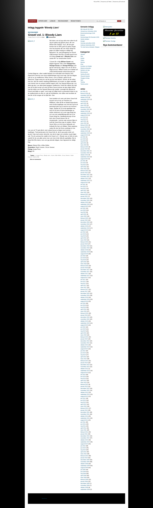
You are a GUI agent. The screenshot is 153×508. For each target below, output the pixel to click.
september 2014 (85, 347)
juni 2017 (83, 281)
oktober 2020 (84, 202)
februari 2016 (84, 313)
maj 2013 (83, 378)
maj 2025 (83, 101)
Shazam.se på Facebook (119, 1)
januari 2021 (84, 196)
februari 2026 (84, 93)
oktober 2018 (84, 250)
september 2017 (85, 275)
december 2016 (85, 293)
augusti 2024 (84, 115)
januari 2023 (84, 149)
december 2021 (85, 174)
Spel (82, 80)
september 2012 (85, 394)
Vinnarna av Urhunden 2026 (89, 31)
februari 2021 (84, 194)
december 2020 (85, 198)
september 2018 (85, 252)
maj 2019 (83, 236)
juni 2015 (83, 329)
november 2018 (85, 248)
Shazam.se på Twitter (106, 1)
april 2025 (83, 103)
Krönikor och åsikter (86, 66)
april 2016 (83, 309)
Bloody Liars (47, 155)
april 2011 (83, 428)
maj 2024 (83, 119)
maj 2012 (83, 402)
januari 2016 (84, 315)
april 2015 (83, 333)
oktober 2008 (84, 487)
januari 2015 (84, 339)
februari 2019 (84, 242)
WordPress (44, 498)
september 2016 (85, 299)
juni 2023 (83, 139)
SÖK (119, 21)
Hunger (83, 41)
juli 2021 (83, 184)
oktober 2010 (84, 440)
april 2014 (83, 357)
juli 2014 (83, 351)
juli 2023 (83, 137)
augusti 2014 (84, 349)
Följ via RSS (97, 1)
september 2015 (85, 323)
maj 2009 (83, 473)
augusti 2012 (84, 396)
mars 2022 (84, 168)
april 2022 (83, 166)
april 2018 (83, 261)
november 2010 (85, 438)
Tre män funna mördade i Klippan (90, 47)
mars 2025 (84, 105)
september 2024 (85, 113)
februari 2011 (84, 432)
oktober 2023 (84, 131)
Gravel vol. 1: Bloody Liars (45, 34)
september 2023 (85, 133)
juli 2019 (83, 232)
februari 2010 (84, 456)
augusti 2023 (84, 135)
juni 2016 (83, 305)
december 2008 (85, 483)
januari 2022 (84, 172)
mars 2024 (84, 123)
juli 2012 (83, 398)
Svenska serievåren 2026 (88, 43)
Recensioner (33, 32)
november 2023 (85, 129)
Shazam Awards (85, 76)
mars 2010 (84, 454)
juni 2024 (83, 117)
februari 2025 (84, 107)
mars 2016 (84, 311)
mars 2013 (84, 382)
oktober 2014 (84, 345)
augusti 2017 (84, 277)
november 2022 (85, 153)
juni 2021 (83, 186)
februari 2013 (84, 384)
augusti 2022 (84, 159)
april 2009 (83, 475)
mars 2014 (84, 359)
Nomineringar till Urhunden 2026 (90, 37)
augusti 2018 (84, 254)
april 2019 (83, 238)
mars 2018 (84, 263)
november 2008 (85, 485)
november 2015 (85, 319)
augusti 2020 (84, 206)
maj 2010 (83, 450)
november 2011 (85, 414)
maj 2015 (83, 331)
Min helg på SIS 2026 (87, 29)
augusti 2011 (84, 420)
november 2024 (85, 109)
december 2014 (85, 341)
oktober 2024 (84, 111)
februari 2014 (84, 360)
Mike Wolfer (58, 155)
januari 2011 (84, 434)
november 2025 (85, 95)
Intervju (83, 62)
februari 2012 (84, 408)
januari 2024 (84, 127)
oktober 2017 (84, 273)
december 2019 (85, 222)
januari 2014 (84, 362)
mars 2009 (84, 477)
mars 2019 (84, 240)
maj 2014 (83, 355)
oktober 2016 (84, 297)
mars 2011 (83, 430)
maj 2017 (83, 283)
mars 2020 (84, 216)
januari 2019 (84, 244)
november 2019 (85, 224)
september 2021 (85, 180)
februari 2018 (84, 265)
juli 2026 (83, 91)
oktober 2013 (84, 368)
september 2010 (85, 442)
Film (82, 56)
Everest (83, 35)
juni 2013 (83, 376)
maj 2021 (83, 188)
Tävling (83, 82)
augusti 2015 (84, 325)
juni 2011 (83, 424)
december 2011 (85, 412)
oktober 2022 (84, 155)
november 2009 (85, 461)
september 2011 (85, 418)
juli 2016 (83, 303)
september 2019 (85, 228)
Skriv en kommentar (35, 159)
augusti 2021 (84, 182)
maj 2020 (83, 212)
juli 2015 (83, 327)
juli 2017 (83, 279)
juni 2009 (83, 471)
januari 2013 (84, 386)
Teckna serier (84, 84)
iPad (82, 64)
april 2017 (83, 285)
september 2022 (85, 157)
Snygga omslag (85, 78)
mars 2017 (84, 287)
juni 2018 (83, 258)
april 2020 (83, 214)
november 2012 (85, 390)
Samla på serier (85, 74)
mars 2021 (84, 192)
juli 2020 (83, 208)
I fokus (82, 60)
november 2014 (85, 343)
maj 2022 (83, 164)
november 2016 (85, 295)
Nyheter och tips (85, 70)
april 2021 (83, 190)
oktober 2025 (84, 97)
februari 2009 (84, 479)
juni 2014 (83, 353)
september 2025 (85, 99)
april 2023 (83, 143)
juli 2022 (83, 161)
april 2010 (83, 452)
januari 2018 (84, 267)
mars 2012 (84, 406)
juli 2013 (83, 374)
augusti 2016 (84, 301)
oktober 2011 (84, 416)
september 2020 (85, 204)
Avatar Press (39, 155)
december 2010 (85, 436)
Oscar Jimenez (66, 155)
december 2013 (85, 364)
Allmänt (83, 54)
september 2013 (85, 370)
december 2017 (85, 269)
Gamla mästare (85, 39)
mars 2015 (84, 335)
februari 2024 (84, 125)
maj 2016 (83, 307)
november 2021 (85, 176)
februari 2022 (84, 170)
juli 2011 (83, 422)
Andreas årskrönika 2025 (88, 45)
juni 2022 (83, 162)
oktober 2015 (84, 321)
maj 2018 (83, 260)
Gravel (52, 155)
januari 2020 (84, 220)
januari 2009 (84, 481)
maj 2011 (83, 426)
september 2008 (85, 489)
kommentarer (51, 37)
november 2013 (85, 366)
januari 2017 (84, 291)
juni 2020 (83, 210)
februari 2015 (84, 337)
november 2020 (85, 200)
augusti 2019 (84, 230)
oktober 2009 (84, 463)
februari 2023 (84, 147)
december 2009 (85, 459)
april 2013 (83, 380)
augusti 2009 (84, 467)
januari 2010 (84, 458)
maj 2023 (83, 141)
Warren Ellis (36, 157)
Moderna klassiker (86, 68)
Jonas (42, 37)
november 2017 (85, 271)
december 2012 (85, 388)
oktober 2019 (84, 226)
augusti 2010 (84, 444)
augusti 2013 (84, 372)
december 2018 (85, 246)
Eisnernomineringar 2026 (88, 33)
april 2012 (83, 404)
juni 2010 (83, 448)
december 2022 (85, 151)
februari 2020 (84, 218)
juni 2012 (83, 400)
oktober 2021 (84, 178)
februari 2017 (84, 289)
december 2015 (85, 317)
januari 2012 (84, 410)
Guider (82, 58)
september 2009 (85, 465)
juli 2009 (83, 469)
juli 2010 (83, 446)
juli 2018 (83, 256)
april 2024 (83, 121)
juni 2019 (83, 234)
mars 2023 (84, 145)
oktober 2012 (84, 392)
